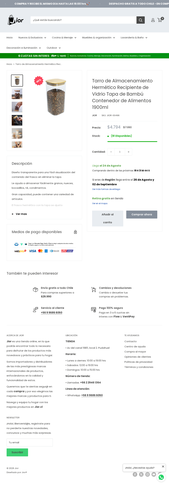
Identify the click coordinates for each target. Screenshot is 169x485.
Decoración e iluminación (22, 47)
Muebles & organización (96, 37)
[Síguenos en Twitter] (141, 474)
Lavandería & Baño (132, 37)
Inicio (10, 37)
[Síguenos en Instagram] (147, 474)
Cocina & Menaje (62, 37)
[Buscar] (140, 20)
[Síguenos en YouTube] (154, 474)
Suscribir (17, 452)
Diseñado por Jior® (17, 472)
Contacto (130, 341)
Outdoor (52, 47)
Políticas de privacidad (138, 362)
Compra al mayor (135, 351)
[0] (160, 20)
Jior (94, 115)
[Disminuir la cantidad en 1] (111, 151)
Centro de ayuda (135, 346)
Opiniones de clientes (137, 356)
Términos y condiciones (138, 367)
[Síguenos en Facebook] (135, 474)
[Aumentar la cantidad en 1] (128, 151)
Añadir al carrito (108, 218)
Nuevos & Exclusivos (30, 37)
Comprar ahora (142, 214)
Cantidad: (98, 152)
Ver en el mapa (99, 203)
